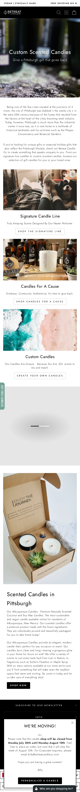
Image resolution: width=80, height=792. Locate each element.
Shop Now (18, 685)
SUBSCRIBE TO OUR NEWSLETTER (39, 705)
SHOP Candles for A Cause (40, 301)
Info (39, 717)
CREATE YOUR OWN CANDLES (40, 375)
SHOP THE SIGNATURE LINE (40, 231)
